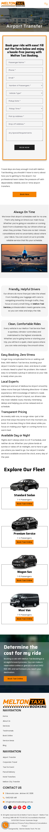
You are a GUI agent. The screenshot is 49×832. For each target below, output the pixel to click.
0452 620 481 (11, 797)
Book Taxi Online (24, 503)
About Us (6, 721)
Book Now (24, 194)
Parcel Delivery (9, 772)
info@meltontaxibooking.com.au (19, 802)
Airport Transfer (9, 757)
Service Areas (8, 740)
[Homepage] (13, 4)
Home (5, 716)
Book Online (8, 735)
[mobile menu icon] (46, 4)
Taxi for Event (8, 767)
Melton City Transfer (11, 781)
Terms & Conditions (9, 823)
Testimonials (8, 731)
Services (6, 726)
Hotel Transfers (9, 777)
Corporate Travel (10, 762)
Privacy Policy (23, 823)
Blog (4, 745)
